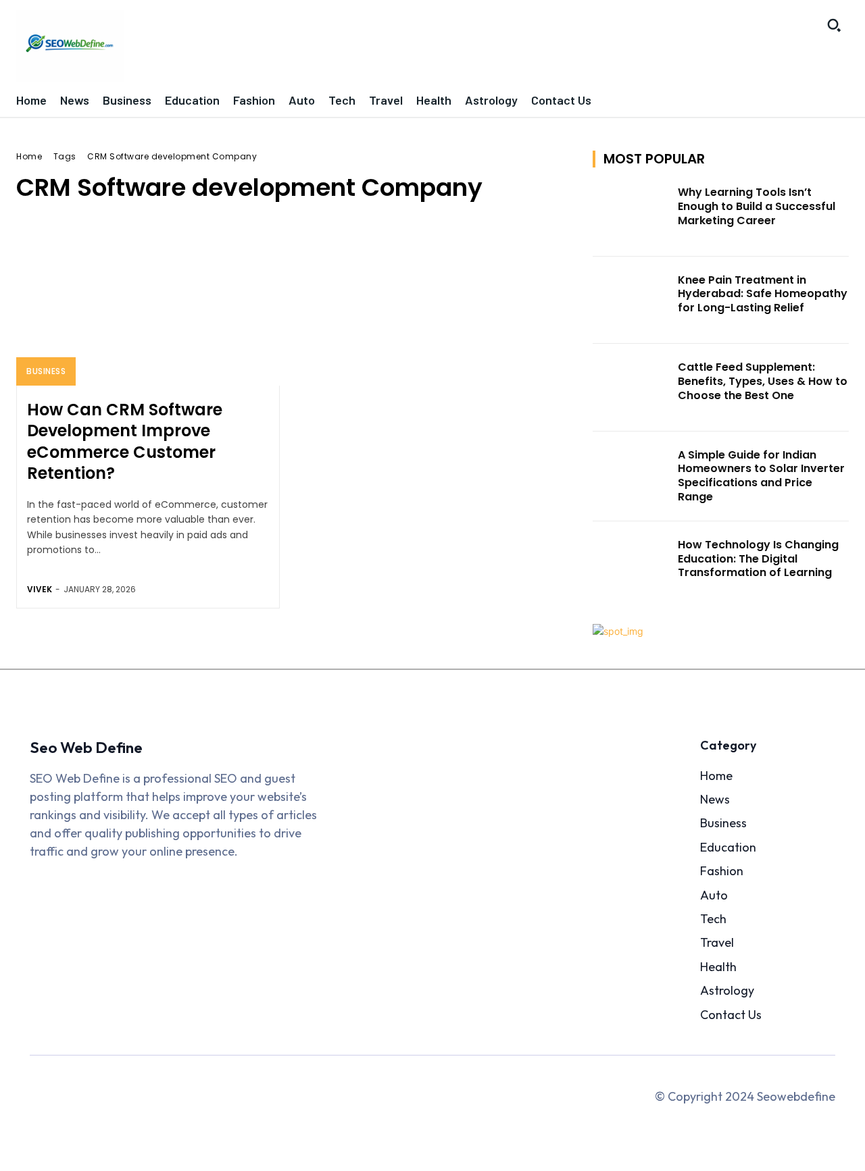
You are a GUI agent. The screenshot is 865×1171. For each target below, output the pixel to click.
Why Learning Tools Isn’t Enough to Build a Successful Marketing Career (756, 206)
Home (29, 156)
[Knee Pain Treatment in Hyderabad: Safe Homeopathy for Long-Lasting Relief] (631, 301)
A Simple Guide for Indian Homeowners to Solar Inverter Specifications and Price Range (761, 475)
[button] (834, 25)
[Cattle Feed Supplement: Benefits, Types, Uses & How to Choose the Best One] (631, 388)
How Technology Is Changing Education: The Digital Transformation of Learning (758, 559)
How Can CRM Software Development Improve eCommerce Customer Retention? (124, 441)
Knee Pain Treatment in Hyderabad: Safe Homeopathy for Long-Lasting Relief (762, 294)
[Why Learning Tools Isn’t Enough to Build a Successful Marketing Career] (631, 213)
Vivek (39, 589)
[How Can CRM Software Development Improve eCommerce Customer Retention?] (148, 307)
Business (46, 371)
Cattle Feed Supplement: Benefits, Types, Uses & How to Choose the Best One (762, 381)
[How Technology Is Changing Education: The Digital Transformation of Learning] (631, 565)
